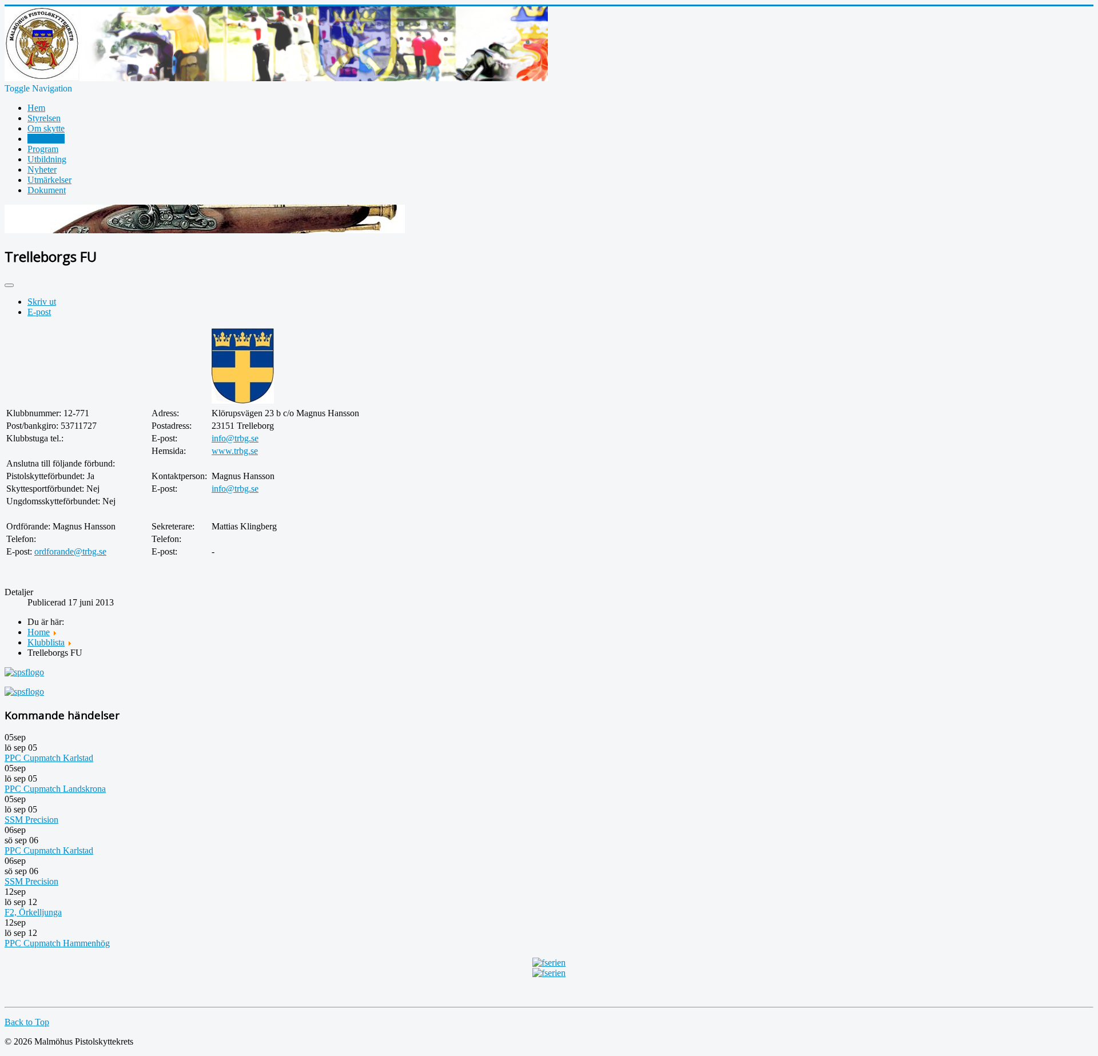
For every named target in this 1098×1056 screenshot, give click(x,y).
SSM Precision (31, 819)
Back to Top (27, 1022)
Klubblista (46, 139)
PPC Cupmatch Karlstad (49, 758)
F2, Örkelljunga (33, 912)
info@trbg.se (235, 438)
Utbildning (46, 159)
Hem (36, 108)
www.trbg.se (235, 451)
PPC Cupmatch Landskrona (55, 789)
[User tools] (9, 285)
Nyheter (42, 169)
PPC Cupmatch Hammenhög (57, 943)
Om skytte (46, 128)
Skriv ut (41, 301)
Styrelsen (44, 118)
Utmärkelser (49, 180)
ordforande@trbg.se (70, 551)
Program (42, 149)
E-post (39, 312)
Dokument (46, 190)
